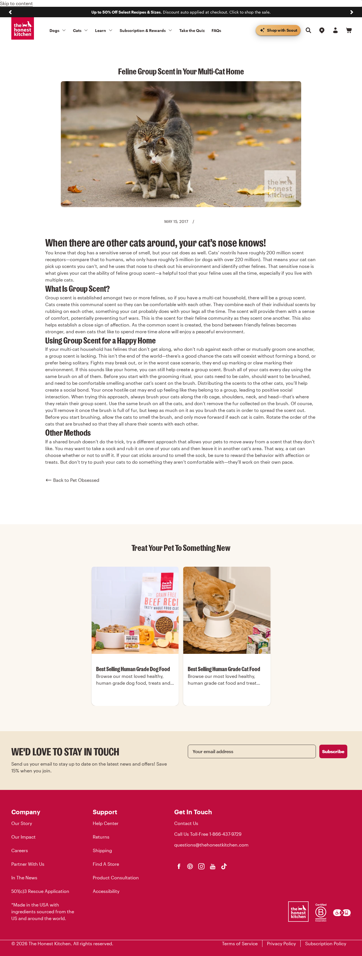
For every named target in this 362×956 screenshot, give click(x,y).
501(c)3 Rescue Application (40, 891)
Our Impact (23, 836)
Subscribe (333, 751)
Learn (100, 30)
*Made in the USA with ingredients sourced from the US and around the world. (42, 911)
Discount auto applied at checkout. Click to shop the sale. (181, 12)
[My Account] (335, 30)
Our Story (21, 823)
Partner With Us (27, 864)
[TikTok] (224, 866)
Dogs (54, 30)
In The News (24, 877)
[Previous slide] (10, 12)
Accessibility (106, 891)
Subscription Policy (325, 943)
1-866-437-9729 (225, 834)
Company (25, 811)
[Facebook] (178, 866)
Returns (101, 836)
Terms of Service (240, 943)
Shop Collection (135, 705)
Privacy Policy (281, 943)
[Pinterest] (190, 866)
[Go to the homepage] (22, 28)
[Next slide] (351, 12)
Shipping (102, 850)
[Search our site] (308, 30)
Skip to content (16, 3)
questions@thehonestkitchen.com (211, 844)
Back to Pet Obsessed (76, 480)
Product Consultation (116, 877)
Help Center (105, 823)
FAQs (216, 30)
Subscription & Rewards (143, 30)
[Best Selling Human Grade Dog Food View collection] (135, 610)
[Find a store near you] (322, 30)
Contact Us (186, 823)
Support (105, 811)
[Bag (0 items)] (349, 30)
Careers (19, 850)
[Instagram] (201, 866)
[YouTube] (212, 866)
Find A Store (106, 864)
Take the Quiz (192, 30)
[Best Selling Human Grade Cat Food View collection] (226, 610)
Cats (77, 30)
